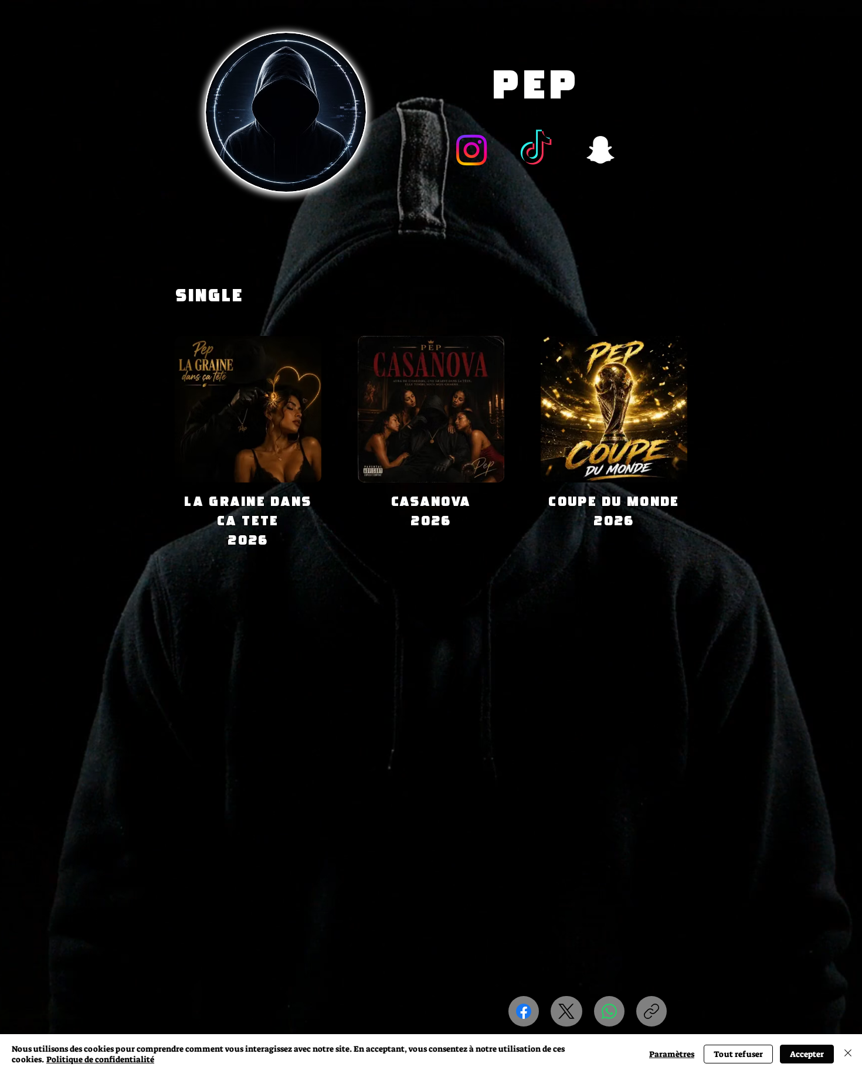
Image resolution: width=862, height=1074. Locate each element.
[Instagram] (471, 150)
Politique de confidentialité (100, 1059)
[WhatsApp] (609, 1011)
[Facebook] (523, 1011)
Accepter (807, 1054)
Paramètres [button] (671, 1054)
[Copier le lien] (651, 1011)
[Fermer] (848, 1054)
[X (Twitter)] (566, 1011)
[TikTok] (535, 150)
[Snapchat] (600, 150)
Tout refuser (738, 1054)
